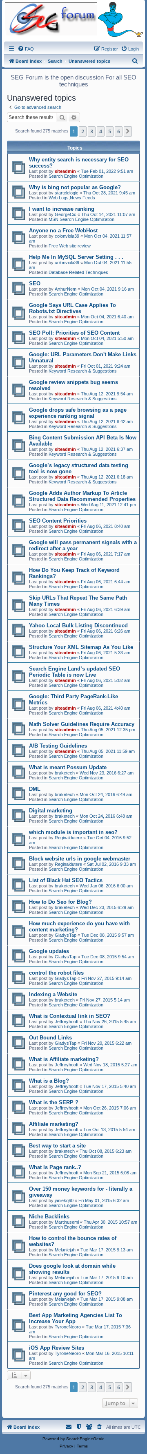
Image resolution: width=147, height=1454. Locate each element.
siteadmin (65, 171)
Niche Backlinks (49, 1217)
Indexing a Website (53, 994)
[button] (128, 131)
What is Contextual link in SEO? (69, 1016)
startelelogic (66, 192)
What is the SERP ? (53, 1102)
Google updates (49, 951)
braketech (65, 772)
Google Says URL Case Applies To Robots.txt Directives (72, 308)
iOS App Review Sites (56, 1348)
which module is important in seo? (73, 832)
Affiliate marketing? (53, 1124)
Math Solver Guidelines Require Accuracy (81, 724)
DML (34, 789)
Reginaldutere (68, 837)
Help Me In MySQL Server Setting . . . (76, 257)
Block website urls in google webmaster (79, 859)
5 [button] (109, 131)
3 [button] (91, 131)
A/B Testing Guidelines (58, 746)
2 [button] (82, 131)
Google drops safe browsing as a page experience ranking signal (78, 413)
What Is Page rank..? (55, 1167)
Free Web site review (70, 245)
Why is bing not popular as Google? (75, 187)
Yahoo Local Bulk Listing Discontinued (78, 625)
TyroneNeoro (68, 1326)
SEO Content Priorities (58, 521)
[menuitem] (26, 49)
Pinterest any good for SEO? (65, 1294)
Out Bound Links (50, 1038)
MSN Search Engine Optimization (81, 219)
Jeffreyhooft (66, 1021)
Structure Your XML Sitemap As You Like (81, 647)
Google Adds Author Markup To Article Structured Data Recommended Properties (82, 496)
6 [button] (118, 131)
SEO (34, 283)
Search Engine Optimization (76, 176)
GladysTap (65, 935)
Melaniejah (65, 1249)
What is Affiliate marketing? (64, 1059)
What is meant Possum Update (68, 767)
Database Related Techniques (78, 272)
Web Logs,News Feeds (72, 197)
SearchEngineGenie (85, 1438)
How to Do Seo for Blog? (60, 902)
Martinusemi (67, 1222)
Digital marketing (50, 811)
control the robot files (56, 973)
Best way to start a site (57, 1146)
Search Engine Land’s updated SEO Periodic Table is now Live (74, 672)
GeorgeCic (65, 214)
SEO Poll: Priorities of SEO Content (74, 333)
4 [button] (100, 131)
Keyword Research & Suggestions (83, 370)
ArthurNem (65, 289)
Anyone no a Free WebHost (63, 230)
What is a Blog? (49, 1081)
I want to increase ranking (61, 209)
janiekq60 (64, 1200)
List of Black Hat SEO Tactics (65, 880)
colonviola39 (67, 236)
